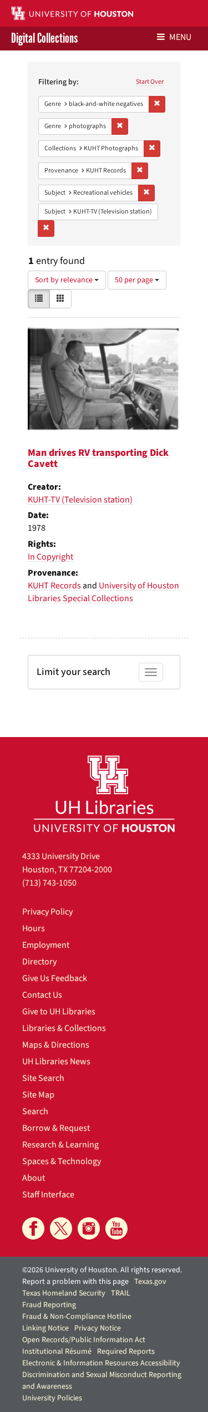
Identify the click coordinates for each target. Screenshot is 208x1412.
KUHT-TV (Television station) (80, 500)
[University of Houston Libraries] (104, 793)
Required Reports (126, 1351)
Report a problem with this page (75, 1281)
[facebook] (33, 1228)
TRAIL (120, 1293)
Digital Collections (44, 38)
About (33, 1178)
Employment (45, 945)
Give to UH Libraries (58, 1011)
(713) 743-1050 (49, 883)
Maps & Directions (55, 1045)
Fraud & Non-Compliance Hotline (76, 1316)
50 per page (135, 280)
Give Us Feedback (54, 978)
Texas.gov (150, 1281)
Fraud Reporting (49, 1305)
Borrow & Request (56, 1128)
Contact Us (42, 995)
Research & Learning (60, 1145)
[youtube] (116, 1228)
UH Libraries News (56, 1061)
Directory (39, 962)
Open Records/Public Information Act (83, 1339)
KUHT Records (54, 586)
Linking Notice (45, 1328)
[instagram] (89, 1228)
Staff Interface (48, 1194)
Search (35, 1111)
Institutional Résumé (57, 1351)
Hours (33, 928)
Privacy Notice (97, 1328)
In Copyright (50, 557)
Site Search (43, 1078)
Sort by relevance (64, 280)
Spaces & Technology (61, 1161)
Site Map (38, 1095)
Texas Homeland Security (63, 1293)
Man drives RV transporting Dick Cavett (98, 458)
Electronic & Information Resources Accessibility (101, 1363)
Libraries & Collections (64, 1028)
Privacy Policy (47, 912)
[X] (61, 1228)
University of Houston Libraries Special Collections (103, 592)
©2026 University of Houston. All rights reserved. (102, 1270)
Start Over (150, 82)
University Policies (52, 1398)
